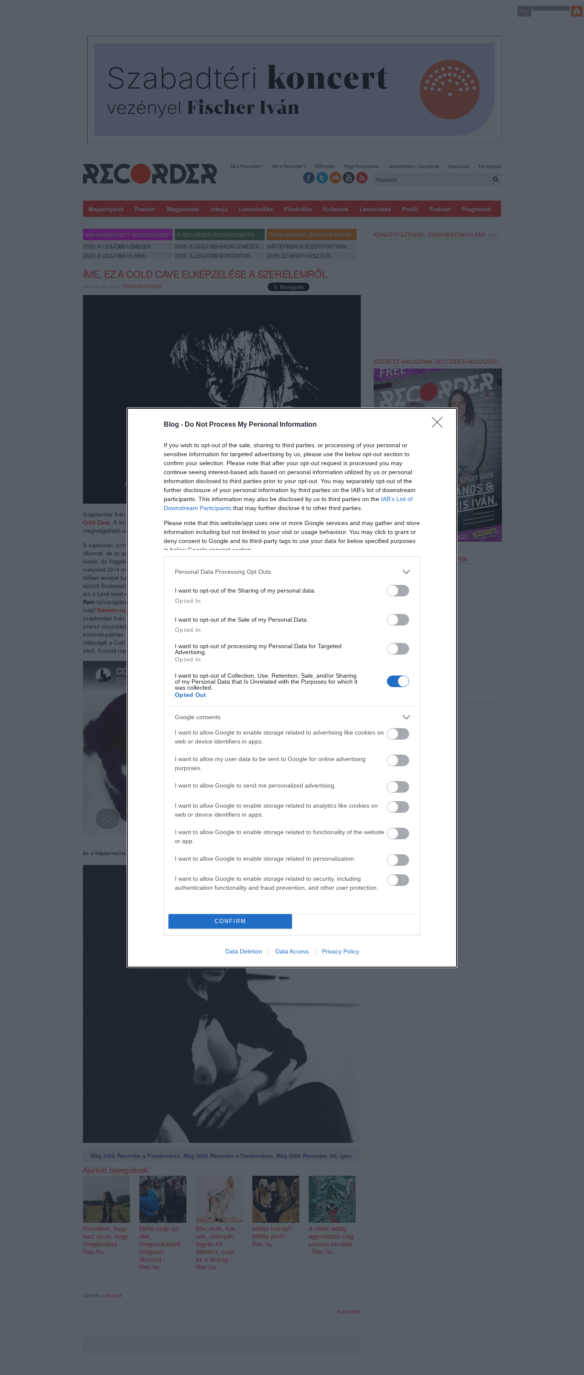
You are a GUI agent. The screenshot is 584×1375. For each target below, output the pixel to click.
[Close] (440, 425)
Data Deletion (243, 951)
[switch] (398, 590)
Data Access (292, 951)
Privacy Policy (340, 951)
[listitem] (292, 571)
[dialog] (292, 687)
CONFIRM (230, 921)
